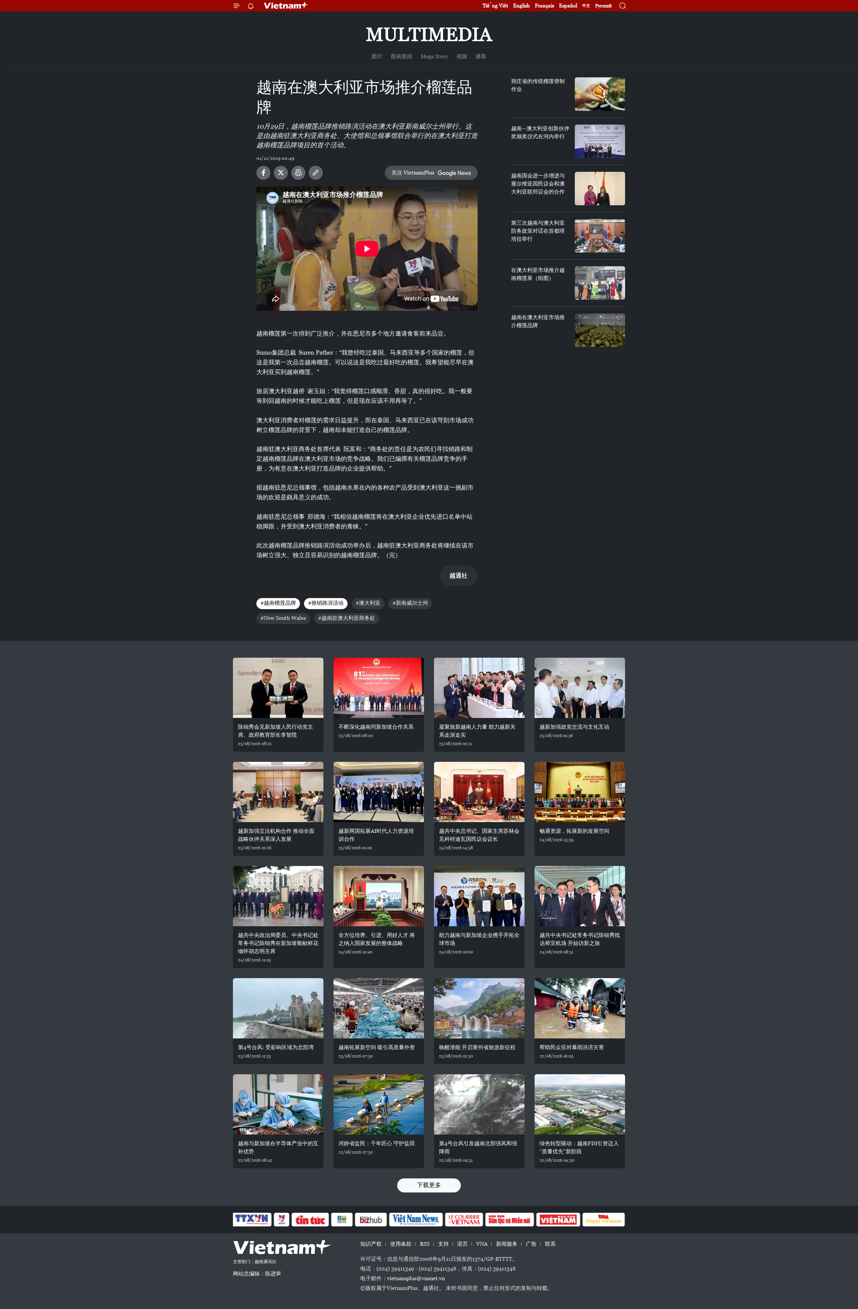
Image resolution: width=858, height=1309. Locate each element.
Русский (603, 5)
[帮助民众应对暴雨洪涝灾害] (580, 1008)
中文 (586, 5)
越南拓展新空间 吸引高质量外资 (377, 1047)
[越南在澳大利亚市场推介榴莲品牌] (600, 330)
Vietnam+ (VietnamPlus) (286, 6)
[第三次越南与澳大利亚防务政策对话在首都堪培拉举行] (600, 235)
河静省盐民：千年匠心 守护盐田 (377, 1143)
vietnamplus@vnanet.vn (416, 1278)
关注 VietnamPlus (412, 172)
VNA (482, 1244)
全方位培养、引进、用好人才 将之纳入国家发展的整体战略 (377, 939)
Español (568, 5)
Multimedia (429, 34)
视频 (461, 56)
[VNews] (282, 1220)
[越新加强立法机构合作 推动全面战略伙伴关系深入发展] (278, 792)
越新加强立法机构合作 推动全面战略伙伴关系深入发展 (276, 835)
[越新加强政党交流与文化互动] (580, 688)
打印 (298, 173)
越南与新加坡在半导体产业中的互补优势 (278, 1147)
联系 (550, 1244)
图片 (377, 56)
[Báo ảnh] (558, 1220)
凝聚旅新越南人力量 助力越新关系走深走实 (477, 731)
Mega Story (434, 56)
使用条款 (401, 1244)
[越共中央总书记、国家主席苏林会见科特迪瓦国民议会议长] (479, 792)
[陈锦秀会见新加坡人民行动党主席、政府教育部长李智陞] (278, 688)
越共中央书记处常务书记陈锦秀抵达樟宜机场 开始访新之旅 (580, 939)
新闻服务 (506, 1244)
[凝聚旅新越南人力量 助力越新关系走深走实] (479, 688)
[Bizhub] (371, 1220)
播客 (481, 56)
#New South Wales (283, 618)
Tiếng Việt (495, 5)
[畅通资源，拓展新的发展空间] (580, 792)
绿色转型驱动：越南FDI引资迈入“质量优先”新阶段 (579, 1147)
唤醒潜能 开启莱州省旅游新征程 (477, 1047)
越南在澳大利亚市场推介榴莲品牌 (538, 321)
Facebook (263, 173)
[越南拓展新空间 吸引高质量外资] (378, 1008)
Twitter (281, 173)
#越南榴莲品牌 (278, 603)
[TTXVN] (252, 1220)
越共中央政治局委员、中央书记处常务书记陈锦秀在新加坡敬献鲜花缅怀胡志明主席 (278, 943)
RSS (425, 1244)
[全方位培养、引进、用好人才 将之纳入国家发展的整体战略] (378, 896)
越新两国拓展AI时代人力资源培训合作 (376, 835)
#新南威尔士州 (410, 603)
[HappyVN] (603, 1220)
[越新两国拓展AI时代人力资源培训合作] (378, 792)
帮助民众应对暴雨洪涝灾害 (572, 1047)
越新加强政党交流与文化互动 (574, 727)
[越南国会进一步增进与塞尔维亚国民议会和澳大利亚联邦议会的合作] (600, 188)
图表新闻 (401, 56)
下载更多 (429, 1184)
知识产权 (371, 1244)
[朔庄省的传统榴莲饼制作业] (600, 94)
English (521, 5)
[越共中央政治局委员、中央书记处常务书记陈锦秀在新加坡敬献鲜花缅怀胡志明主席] (278, 896)
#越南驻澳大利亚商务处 (346, 618)
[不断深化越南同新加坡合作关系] (378, 688)
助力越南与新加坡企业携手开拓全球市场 (479, 939)
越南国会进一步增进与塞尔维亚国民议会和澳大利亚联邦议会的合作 (538, 183)
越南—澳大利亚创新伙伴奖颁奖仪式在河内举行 (540, 132)
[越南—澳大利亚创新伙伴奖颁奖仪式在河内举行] (600, 141)
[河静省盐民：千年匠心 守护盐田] (378, 1104)
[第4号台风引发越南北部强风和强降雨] (479, 1104)
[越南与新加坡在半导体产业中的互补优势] (278, 1104)
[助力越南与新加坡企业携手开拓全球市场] (479, 896)
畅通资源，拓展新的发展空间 (574, 831)
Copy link (316, 173)
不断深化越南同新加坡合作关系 (376, 727)
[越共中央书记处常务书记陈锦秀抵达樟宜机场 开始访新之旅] (580, 896)
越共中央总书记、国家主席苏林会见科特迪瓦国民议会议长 (479, 835)
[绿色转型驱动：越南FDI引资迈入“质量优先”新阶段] (580, 1104)
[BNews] (342, 1220)
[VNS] (416, 1220)
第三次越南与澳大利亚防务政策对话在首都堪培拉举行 (538, 231)
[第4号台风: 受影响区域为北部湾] (278, 1008)
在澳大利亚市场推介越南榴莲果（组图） (538, 274)
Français (544, 5)
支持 (443, 1244)
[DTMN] (509, 1220)
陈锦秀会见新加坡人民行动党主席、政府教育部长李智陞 (275, 731)
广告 (531, 1244)
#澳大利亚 (368, 603)
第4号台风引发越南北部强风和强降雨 (478, 1147)
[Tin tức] (310, 1220)
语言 (462, 1244)
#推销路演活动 (326, 603)
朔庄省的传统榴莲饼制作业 (538, 85)
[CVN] (464, 1220)
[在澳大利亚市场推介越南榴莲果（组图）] (600, 283)
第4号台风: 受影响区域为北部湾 (276, 1047)
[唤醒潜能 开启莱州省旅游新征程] (479, 1008)
